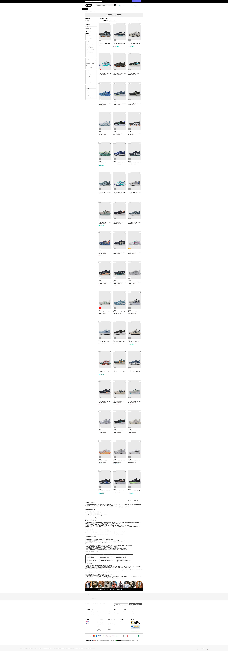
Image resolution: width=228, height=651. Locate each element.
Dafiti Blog (98, 621)
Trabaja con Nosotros (100, 627)
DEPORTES (124, 8)
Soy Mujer (132, 604)
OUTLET (144, 8)
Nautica (92, 612)
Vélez (103, 611)
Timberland (98, 611)
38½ (88, 92)
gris (89, 79)
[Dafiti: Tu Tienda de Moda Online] (89, 5)
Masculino (87, 20)
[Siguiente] (141, 500)
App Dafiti (98, 629)
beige (89, 78)
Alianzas (121, 621)
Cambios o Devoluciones (112, 621)
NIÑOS (114, 8)
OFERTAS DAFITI (85, 8)
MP (108, 611)
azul (89, 76)
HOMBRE (105, 8)
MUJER (96, 8)
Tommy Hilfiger (110, 612)
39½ (88, 95)
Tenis (88, 21)
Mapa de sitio (99, 630)
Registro (98, 628)
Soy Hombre (138, 604)
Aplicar (91, 38)
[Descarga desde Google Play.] (126, 589)
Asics (132, 500)
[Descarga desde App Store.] (115, 589)
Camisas (115, 612)
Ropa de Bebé (134, 611)
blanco (89, 74)
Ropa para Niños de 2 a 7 (135, 612)
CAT (103, 612)
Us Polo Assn (99, 612)
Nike (86, 611)
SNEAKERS (134, 8)
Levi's (92, 611)
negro (89, 72)
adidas (87, 612)
